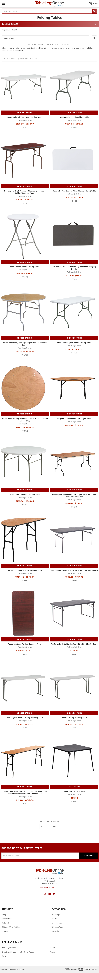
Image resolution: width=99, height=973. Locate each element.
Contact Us (7, 919)
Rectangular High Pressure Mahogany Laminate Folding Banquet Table (24, 192)
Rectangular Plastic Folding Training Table (25, 718)
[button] (94, 38)
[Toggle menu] (3, 3)
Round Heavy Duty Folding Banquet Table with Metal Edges (25, 344)
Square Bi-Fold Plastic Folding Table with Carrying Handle (74, 268)
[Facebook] (50, 894)
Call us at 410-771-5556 (49, 888)
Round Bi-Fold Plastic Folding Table (25, 494)
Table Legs (56, 915)
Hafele (53, 948)
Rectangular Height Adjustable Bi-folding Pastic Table (74, 644)
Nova (4, 956)
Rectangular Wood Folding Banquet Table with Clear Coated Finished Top (74, 495)
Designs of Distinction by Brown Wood (18, 952)
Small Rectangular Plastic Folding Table (74, 343)
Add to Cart (74, 787)
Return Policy (7, 923)
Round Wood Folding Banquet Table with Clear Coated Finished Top (25, 419)
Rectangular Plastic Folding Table (74, 117)
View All (53, 952)
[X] (45, 894)
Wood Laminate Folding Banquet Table (24, 644)
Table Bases (56, 919)
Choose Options (24, 112)
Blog (4, 915)
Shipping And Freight (11, 927)
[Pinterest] (54, 894)
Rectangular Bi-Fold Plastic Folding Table (25, 117)
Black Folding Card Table (74, 791)
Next (54, 827)
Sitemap (5, 931)
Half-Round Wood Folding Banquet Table (25, 570)
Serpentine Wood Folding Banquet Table (74, 418)
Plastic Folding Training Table (74, 718)
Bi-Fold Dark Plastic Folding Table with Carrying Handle (74, 570)
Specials (55, 931)
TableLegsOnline (9, 948)
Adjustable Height (9, 30)
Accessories (57, 923)
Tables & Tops (57, 927)
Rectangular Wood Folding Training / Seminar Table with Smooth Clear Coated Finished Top (24, 792)
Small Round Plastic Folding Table (24, 267)
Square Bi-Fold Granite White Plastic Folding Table (74, 191)
